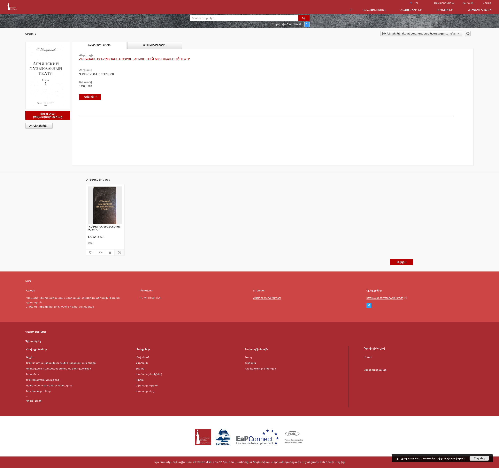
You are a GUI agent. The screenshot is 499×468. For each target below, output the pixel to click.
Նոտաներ (32, 374)
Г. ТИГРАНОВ (106, 74)
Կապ (248, 357)
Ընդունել (479, 458)
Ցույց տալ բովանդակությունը (47, 115)
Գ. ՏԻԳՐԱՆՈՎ (88, 74)
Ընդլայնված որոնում (286, 24)
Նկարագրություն (147, 385)
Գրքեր (30, 357)
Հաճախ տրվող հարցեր (260, 368)
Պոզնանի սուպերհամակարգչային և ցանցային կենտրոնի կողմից (299, 462)
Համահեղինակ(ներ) (149, 374)
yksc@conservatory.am (267, 298)
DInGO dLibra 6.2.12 (209, 462)
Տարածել (468, 3)
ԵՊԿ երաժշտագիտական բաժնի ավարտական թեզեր (61, 363)
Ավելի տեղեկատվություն (451, 458)
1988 (82, 86)
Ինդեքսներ (445, 10)
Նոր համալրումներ (38, 391)
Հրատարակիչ (145, 391)
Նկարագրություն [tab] (99, 45)
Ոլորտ (140, 380)
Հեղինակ (142, 363)
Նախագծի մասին (374, 10)
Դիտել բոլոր (34, 400)
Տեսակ (140, 368)
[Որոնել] (304, 18)
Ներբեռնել (40, 125)
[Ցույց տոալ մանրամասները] (118, 252)
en (416, 3)
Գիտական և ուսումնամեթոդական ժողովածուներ (58, 368)
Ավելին (401, 262)
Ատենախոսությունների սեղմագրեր (49, 385)
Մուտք (487, 2)
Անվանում (142, 357)
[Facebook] (368, 305)
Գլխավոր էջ (33, 341)
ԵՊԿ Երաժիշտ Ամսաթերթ (42, 380)
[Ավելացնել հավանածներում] (468, 33)
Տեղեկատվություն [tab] (154, 45)
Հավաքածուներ (411, 10)
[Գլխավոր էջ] (350, 10)
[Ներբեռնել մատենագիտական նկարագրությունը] (100, 252)
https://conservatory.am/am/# (384, 298)
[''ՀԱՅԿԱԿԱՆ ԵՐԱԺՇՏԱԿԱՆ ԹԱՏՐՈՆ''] (105, 205)
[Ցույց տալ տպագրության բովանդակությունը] (109, 252)
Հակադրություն (444, 2)
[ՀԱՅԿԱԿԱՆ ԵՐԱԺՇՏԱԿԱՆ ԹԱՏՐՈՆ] (47, 75)
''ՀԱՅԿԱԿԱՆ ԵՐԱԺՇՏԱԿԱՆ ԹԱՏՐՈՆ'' (104, 228)
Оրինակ (250, 363)
